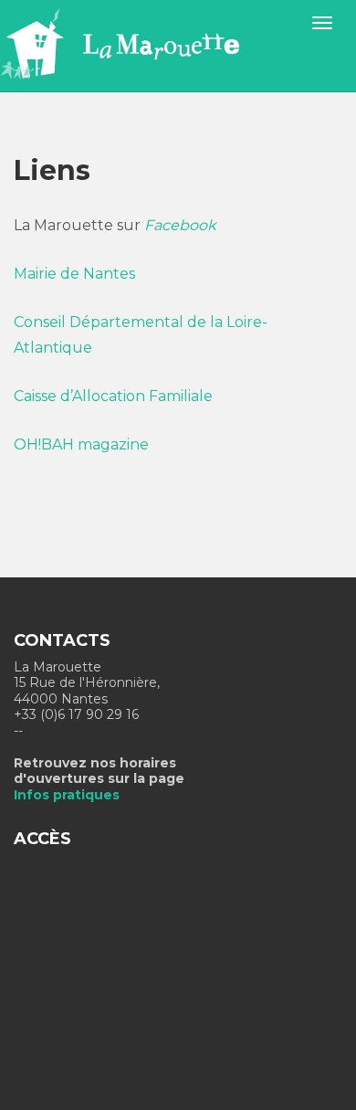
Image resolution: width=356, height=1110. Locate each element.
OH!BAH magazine (81, 444)
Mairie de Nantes (74, 273)
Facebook (180, 225)
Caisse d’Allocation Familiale (113, 396)
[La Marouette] (144, 45)
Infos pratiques (67, 795)
